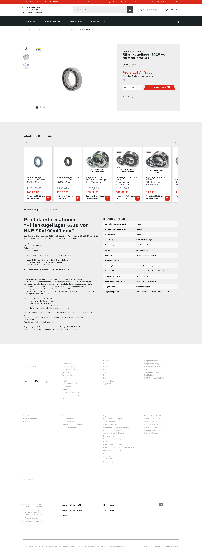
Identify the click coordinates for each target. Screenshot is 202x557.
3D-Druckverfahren (29, 419)
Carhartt (106, 361)
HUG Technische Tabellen (154, 378)
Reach (106, 453)
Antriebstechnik (68, 369)
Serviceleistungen (151, 372)
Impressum (107, 416)
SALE (64, 361)
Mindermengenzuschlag (72, 424)
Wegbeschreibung (151, 364)
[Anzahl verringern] (125, 87)
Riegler (106, 366)
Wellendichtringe (69, 375)
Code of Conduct (110, 456)
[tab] (31, 210)
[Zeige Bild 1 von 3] (37, 107)
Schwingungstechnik (70, 392)
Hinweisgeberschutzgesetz (114, 439)
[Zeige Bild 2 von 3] (40, 107)
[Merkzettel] (177, 9)
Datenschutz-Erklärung (112, 430)
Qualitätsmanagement (112, 450)
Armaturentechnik (69, 384)
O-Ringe (65, 372)
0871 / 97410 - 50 (32, 366)
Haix (105, 378)
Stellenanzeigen (28, 479)
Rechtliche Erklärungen (112, 419)
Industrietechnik (68, 366)
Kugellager (66, 378)
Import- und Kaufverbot (112, 444)
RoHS (105, 442)
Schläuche (66, 387)
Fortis (105, 364)
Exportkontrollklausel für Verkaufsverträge (120, 447)
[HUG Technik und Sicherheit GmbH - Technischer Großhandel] (32, 10)
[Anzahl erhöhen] (133, 87)
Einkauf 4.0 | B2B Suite (153, 366)
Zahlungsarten (68, 419)
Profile (65, 381)
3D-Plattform (27, 416)
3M (104, 372)
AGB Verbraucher (110, 424)
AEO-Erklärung (109, 459)
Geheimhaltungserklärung (113, 433)
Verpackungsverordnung (113, 462)
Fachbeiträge (149, 375)
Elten (105, 375)
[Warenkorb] (166, 9)
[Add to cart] (48, 198)
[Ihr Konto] (172, 9)
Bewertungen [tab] (51, 209)
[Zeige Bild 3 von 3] (44, 107)
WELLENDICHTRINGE (60, 270)
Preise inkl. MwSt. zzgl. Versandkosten (138, 76)
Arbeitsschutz (67, 364)
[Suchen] (130, 9)
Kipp (105, 369)
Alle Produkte (108, 381)
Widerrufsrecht (68, 422)
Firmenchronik (109, 436)
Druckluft (66, 389)
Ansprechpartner (151, 361)
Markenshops (111, 357)
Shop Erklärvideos (69, 427)
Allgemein (107, 384)
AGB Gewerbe (109, 422)
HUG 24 (147, 369)
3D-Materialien (28, 422)
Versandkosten (68, 416)
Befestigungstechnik (70, 395)
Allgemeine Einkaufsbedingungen (116, 427)
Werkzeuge (67, 398)
